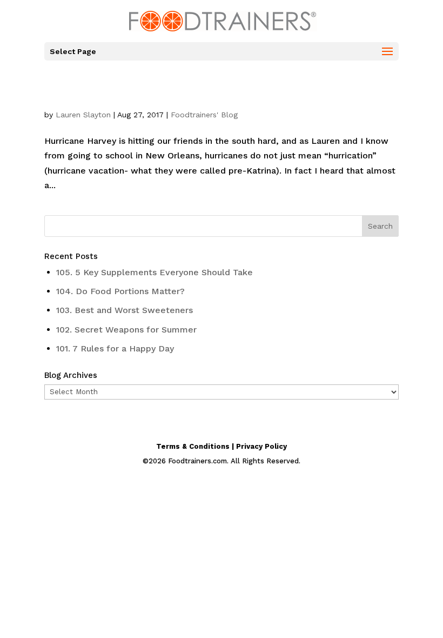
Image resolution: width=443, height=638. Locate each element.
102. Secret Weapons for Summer (126, 329)
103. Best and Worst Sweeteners (124, 310)
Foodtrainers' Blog (204, 114)
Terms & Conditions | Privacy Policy (221, 446)
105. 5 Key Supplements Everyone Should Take (154, 272)
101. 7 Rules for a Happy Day (115, 348)
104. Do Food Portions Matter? (120, 291)
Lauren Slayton (83, 114)
